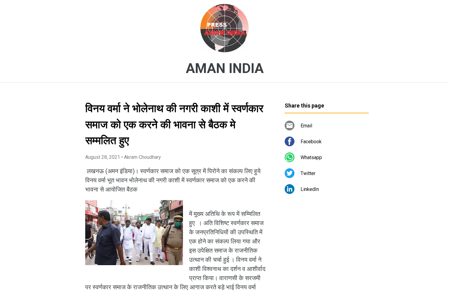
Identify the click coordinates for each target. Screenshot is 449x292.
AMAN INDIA (225, 68)
